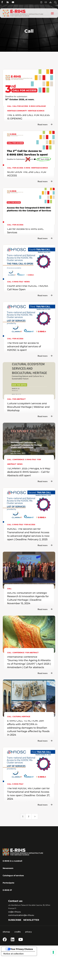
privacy (28, 932)
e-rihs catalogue (37, 106)
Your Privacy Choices (22, 949)
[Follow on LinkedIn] (7, 2)
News (27, 282)
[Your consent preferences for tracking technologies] (53, 952)
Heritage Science (36, 111)
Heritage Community (17, 111)
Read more (42, 124)
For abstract (18, 399)
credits (17, 932)
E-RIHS (27, 168)
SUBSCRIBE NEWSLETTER (23, 920)
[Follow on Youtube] (13, 2)
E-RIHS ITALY (17, 282)
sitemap (6, 932)
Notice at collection (13, 953)
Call (9, 106)
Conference (18, 459)
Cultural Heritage (21, 716)
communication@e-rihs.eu (21, 915)
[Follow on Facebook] (2, 2)
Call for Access (20, 106)
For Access (17, 168)
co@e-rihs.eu (14, 912)
